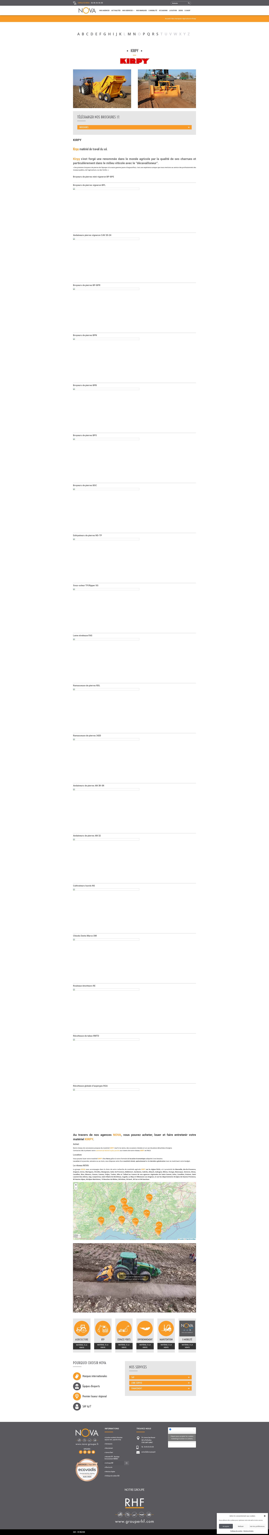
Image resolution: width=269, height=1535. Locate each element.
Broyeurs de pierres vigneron (89, 185)
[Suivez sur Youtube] (93, 1452)
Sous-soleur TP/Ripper (85, 585)
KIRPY (89, 1139)
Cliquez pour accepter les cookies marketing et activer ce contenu (134, 1278)
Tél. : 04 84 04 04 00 (147, 1447)
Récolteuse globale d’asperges (90, 1086)
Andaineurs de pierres (88, 785)
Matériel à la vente (81, 1346)
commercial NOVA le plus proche (108, 1150)
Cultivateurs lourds (84, 885)
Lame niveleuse (82, 635)
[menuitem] (104, 11)
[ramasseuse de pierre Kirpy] (102, 107)
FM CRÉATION (81, 1532)
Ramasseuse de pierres (86, 685)
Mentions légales (248, 1531)
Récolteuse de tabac (86, 1036)
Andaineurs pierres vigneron (92, 235)
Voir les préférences (257, 1526)
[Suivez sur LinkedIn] (89, 1452)
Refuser (241, 1526)
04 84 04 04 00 (97, 3)
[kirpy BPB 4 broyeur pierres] (167, 107)
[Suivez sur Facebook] (80, 1452)
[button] (265, 1516)
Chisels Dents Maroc (85, 935)
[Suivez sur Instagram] (85, 1452)
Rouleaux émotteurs (84, 986)
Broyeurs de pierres (86, 285)
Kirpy (76, 149)
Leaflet (181, 1239)
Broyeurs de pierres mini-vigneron (93, 176)
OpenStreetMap (190, 1239)
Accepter (226, 1526)
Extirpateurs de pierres (87, 535)
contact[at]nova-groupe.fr (148, 1452)
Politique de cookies (236, 1531)
